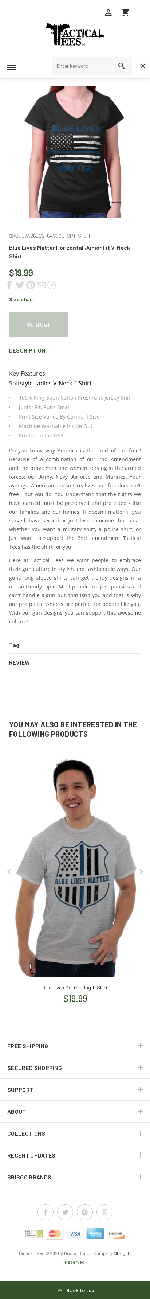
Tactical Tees (31, 1253)
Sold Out (38, 324)
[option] (75, 152)
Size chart (21, 299)
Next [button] (141, 872)
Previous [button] (9, 872)
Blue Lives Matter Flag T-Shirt (75, 987)
